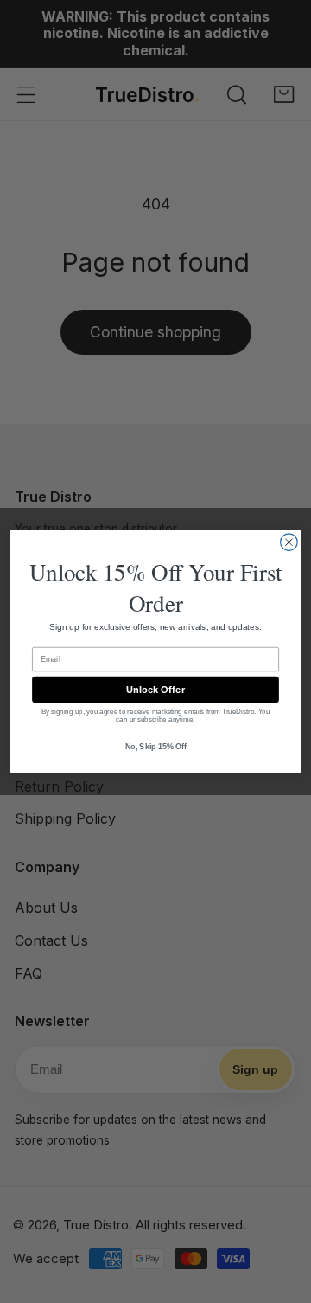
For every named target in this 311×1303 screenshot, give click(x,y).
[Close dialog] (289, 542)
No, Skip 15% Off (156, 746)
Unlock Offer (155, 689)
